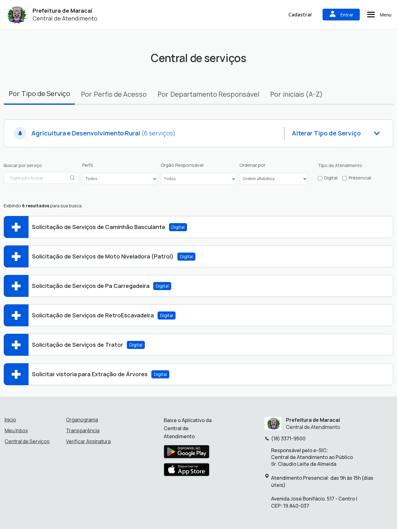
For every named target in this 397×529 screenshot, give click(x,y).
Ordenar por (252, 165)
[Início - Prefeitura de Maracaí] (16, 14)
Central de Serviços (27, 441)
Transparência (83, 430)
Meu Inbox (16, 430)
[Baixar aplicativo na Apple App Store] (187, 471)
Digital (330, 178)
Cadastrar (300, 14)
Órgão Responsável (182, 165)
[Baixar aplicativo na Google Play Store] (186, 453)
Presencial (360, 178)
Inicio (10, 420)
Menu (385, 14)
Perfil (87, 165)
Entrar (347, 14)
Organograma (82, 420)
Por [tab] (39, 93)
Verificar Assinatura (88, 441)
